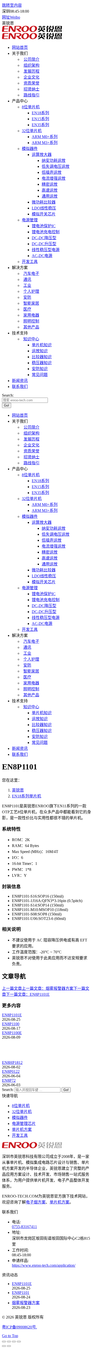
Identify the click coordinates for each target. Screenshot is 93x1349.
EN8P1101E (12, 1015)
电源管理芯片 (24, 1123)
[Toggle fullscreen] (14, 1341)
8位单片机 (21, 1106)
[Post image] (15, 1058)
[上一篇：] (4, 1346)
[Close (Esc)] (4, 1341)
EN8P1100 (10, 1024)
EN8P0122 (11, 1071)
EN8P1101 (20, 1292)
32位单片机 (22, 1112)
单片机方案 (22, 1129)
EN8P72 (9, 1080)
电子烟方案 (36, 1202)
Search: (8, 1089)
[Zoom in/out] (19, 1341)
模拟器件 (20, 1117)
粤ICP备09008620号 (19, 1327)
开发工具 (20, 1135)
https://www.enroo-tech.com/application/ (43, 1265)
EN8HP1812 (12, 1062)
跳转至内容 (12, 5)
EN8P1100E (12, 1033)
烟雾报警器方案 (26, 1303)
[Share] (9, 1341)
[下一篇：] (9, 1346)
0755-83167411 (24, 1227)
